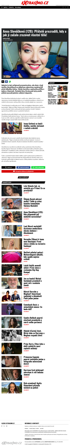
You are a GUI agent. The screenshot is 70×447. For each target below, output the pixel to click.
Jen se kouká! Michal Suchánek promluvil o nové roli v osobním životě (33, 282)
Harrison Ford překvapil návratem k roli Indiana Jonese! (33, 372)
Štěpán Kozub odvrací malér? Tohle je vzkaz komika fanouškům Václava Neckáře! (33, 202)
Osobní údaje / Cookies (34, 428)
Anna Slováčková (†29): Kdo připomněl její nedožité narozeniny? (33, 214)
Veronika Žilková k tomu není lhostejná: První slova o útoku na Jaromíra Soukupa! (34, 242)
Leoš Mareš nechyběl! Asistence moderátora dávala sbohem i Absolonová (33, 229)
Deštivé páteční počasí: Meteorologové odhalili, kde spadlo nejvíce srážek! (33, 256)
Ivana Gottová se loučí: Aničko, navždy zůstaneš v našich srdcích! (34, 126)
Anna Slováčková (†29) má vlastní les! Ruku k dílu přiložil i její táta (52, 102)
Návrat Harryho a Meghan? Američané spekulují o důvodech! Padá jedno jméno (33, 295)
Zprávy (5, 7)
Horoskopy (18, 7)
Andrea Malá (6, 38)
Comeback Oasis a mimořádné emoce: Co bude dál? (33, 307)
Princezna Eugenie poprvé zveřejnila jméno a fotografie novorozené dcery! (34, 360)
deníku (29, 105)
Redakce (26, 428)
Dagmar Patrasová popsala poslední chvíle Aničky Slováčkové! (52, 95)
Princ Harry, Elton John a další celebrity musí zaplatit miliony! (34, 346)
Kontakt (41, 428)
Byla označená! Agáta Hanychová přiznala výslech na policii (33, 385)
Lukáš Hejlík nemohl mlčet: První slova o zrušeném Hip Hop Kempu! (32, 269)
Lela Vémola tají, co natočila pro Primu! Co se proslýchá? (34, 188)
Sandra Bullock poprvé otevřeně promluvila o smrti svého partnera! (33, 320)
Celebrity (11, 7)
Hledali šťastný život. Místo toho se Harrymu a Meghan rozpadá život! (34, 333)
